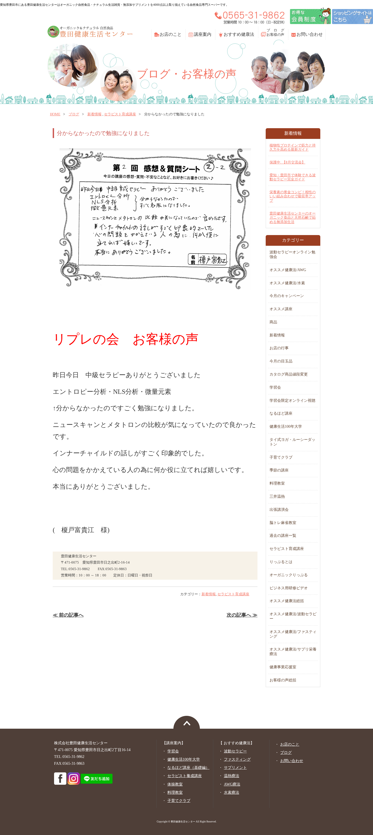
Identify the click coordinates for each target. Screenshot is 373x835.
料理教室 (277, 483)
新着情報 (94, 114)
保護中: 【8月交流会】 (287, 162)
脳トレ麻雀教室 (283, 523)
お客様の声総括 (283, 680)
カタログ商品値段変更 (289, 374)
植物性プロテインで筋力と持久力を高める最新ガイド (293, 147)
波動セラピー (235, 751)
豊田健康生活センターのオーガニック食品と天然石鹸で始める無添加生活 (293, 217)
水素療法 (231, 792)
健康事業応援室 (283, 667)
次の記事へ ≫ (242, 615)
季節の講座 (279, 470)
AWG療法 (232, 784)
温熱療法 (231, 776)
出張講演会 (279, 510)
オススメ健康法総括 (287, 601)
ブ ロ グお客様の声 (275, 32)
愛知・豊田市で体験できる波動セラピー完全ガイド (293, 177)
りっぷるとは (281, 562)
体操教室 (175, 784)
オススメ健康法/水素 (287, 283)
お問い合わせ (310, 34)
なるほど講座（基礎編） (188, 768)
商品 (273, 322)
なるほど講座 (281, 413)
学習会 (275, 387)
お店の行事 (279, 348)
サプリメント (235, 768)
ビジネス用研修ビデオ (289, 588)
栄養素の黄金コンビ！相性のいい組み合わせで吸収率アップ (293, 196)
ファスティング (237, 759)
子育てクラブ (281, 457)
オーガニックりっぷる (289, 575)
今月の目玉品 (281, 361)
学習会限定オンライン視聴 (292, 401)
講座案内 (202, 34)
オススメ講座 (281, 309)
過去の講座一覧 (283, 536)
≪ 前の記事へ (68, 615)
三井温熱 (277, 496)
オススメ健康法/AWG (288, 270)
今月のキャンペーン (287, 296)
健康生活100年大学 (286, 426)
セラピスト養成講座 (184, 776)
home (55, 114)
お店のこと (171, 34)
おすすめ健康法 (239, 34)
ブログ (74, 114)
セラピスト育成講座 (120, 114)
